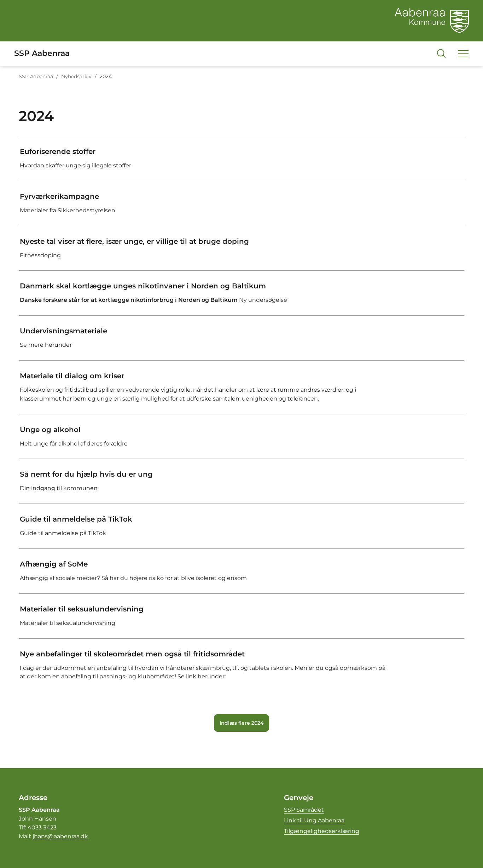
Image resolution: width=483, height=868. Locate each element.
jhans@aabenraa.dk (60, 836)
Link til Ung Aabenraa (314, 820)
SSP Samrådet (304, 809)
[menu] (463, 53)
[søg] (441, 53)
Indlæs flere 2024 (241, 723)
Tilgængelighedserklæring (321, 831)
